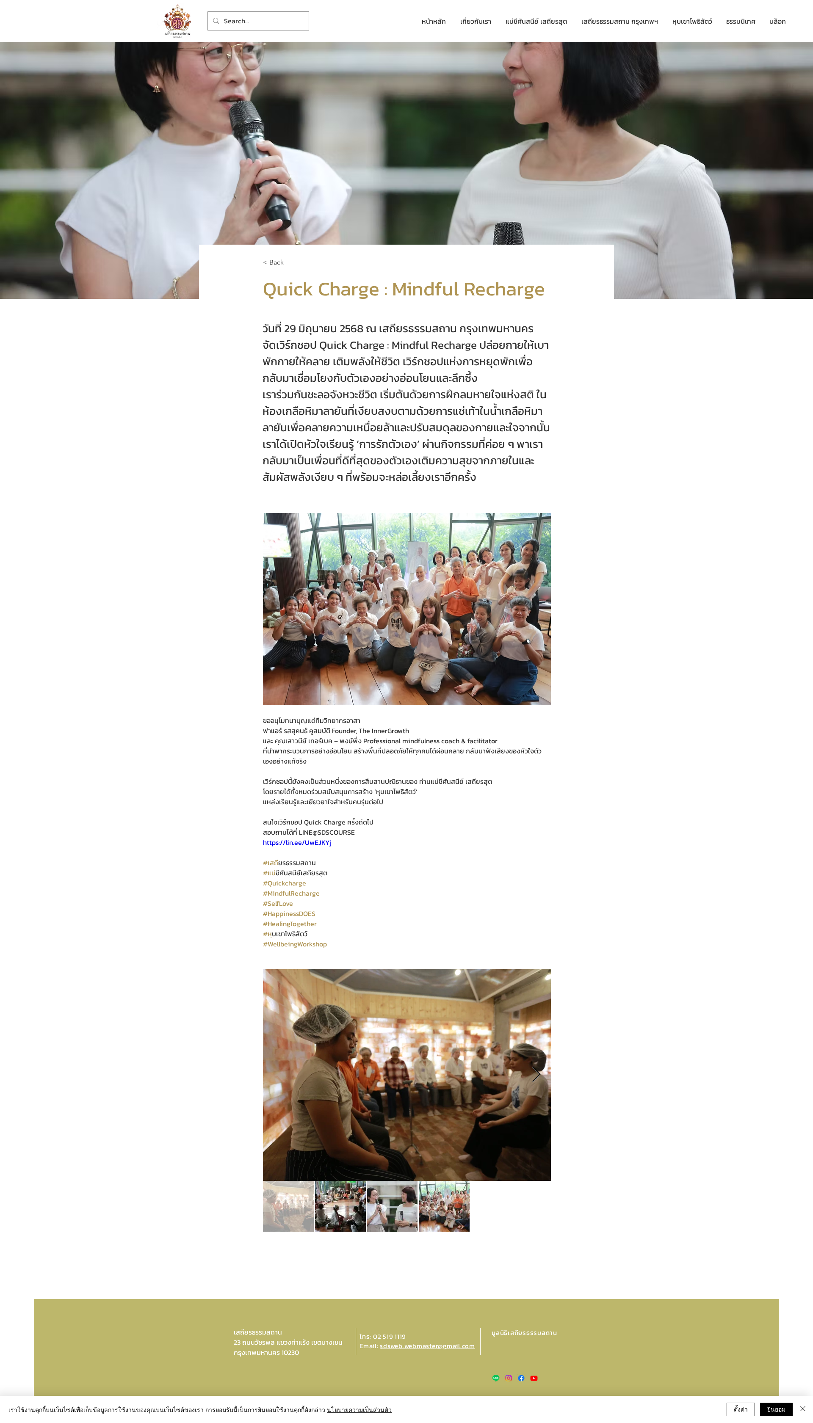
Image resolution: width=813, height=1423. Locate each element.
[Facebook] (521, 1378)
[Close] (803, 1409)
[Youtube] (534, 1378)
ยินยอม (776, 1409)
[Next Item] (536, 1075)
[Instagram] (508, 1378)
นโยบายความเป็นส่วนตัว (359, 1409)
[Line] (496, 1378)
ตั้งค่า (741, 1409)
